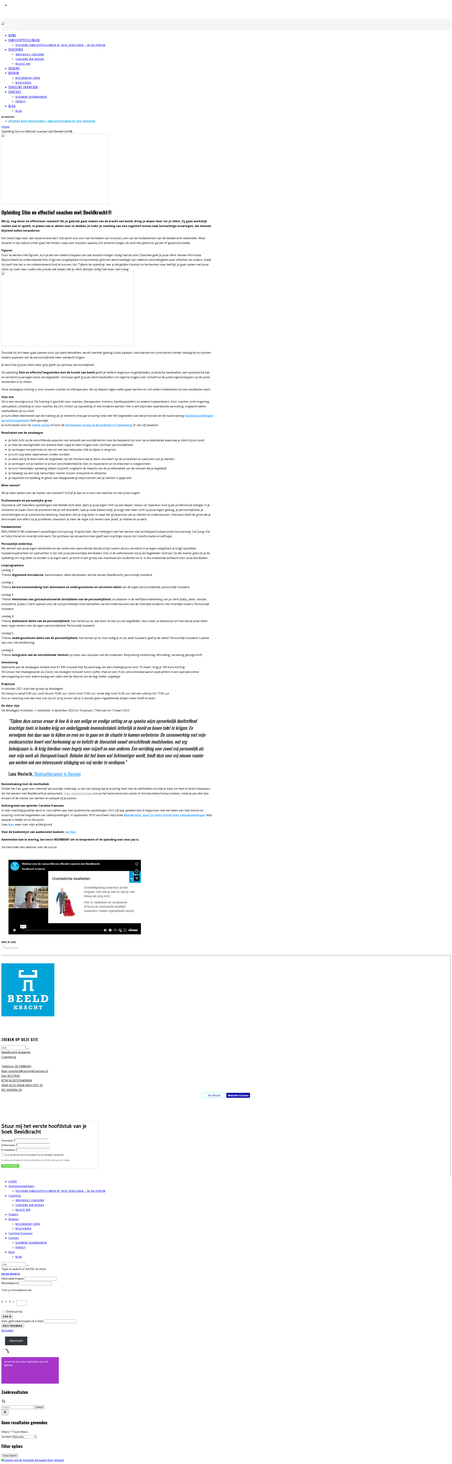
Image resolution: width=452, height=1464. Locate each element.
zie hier (70, 832)
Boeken (13, 73)
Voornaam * (8, 1140)
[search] (27, 1048)
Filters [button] (14, 1432)
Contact (15, 92)
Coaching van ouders (30, 59)
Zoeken (39, 1407)
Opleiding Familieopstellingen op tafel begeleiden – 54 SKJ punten (60, 45)
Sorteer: (6, 1437)
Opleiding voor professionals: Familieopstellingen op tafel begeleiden (51, 121)
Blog (12, 106)
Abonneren (16, 1340)
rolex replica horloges (78, 793)
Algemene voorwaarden (31, 97)
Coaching (15, 49)
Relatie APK (23, 64)
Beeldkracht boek (28, 78)
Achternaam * (9, 1145)
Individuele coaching (30, 54)
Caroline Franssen (23, 87)
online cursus (41, 425)
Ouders (13, 1214)
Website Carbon (238, 1095)
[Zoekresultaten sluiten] (4, 1412)
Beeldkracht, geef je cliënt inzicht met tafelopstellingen (164, 815)
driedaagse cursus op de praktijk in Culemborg (98, 425)
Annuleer (7, 1330)
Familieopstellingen (24, 40)
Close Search (10, 1455)
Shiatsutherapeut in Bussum (57, 773)
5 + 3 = (8, 1302)
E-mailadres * (9, 1149)
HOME (12, 1181)
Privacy (21, 101)
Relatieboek (23, 1228)
